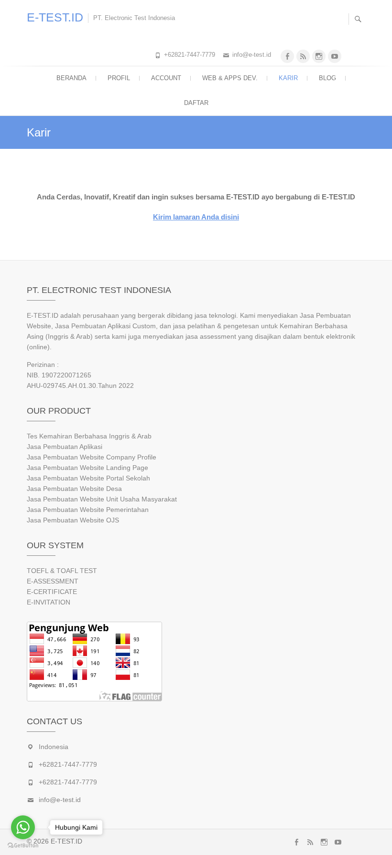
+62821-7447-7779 (189, 54)
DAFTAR (196, 102)
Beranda (71, 78)
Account (166, 78)
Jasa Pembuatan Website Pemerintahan (88, 509)
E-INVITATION (48, 602)
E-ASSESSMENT (52, 581)
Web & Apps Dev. (230, 78)
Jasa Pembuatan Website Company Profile (91, 457)
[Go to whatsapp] (23, 827)
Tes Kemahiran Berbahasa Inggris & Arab (89, 436)
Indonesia (53, 747)
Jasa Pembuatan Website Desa (74, 488)
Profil (119, 78)
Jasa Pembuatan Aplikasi (64, 446)
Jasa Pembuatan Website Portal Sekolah (88, 478)
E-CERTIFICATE (52, 591)
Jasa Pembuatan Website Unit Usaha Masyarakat (102, 499)
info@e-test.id (251, 54)
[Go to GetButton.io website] (23, 845)
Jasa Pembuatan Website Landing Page (87, 467)
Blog (327, 78)
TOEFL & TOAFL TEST (62, 570)
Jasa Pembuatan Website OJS (73, 520)
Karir (288, 78)
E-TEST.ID (55, 17)
